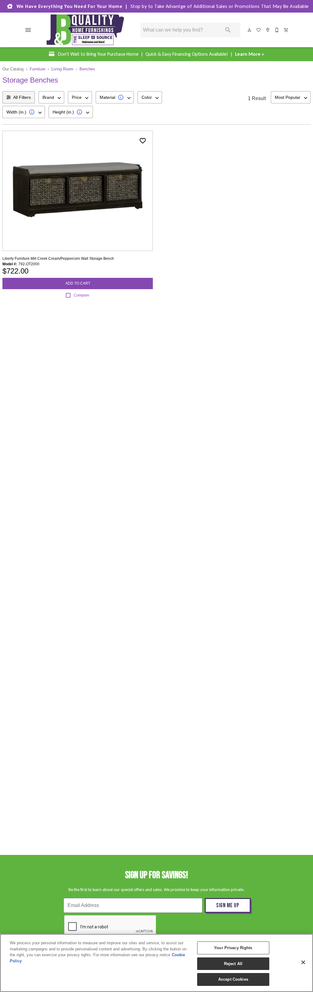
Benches (87, 69)
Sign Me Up (227, 905)
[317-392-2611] (277, 30)
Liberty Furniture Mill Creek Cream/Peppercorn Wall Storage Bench (58, 258)
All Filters (22, 97)
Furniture (37, 69)
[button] (28, 30)
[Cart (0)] (286, 30)
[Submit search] (228, 29)
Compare (81, 295)
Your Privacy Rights (233, 947)
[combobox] (51, 97)
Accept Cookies (233, 979)
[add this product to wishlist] (142, 140)
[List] (259, 30)
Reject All (233, 963)
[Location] (268, 30)
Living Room (62, 69)
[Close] (303, 962)
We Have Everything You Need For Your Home (162, 6)
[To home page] (85, 30)
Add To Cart (77, 283)
